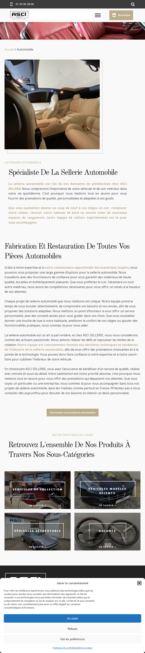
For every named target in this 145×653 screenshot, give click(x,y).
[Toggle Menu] (98, 15)
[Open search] (133, 4)
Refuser (72, 628)
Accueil (9, 49)
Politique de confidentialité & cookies (73, 647)
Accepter (72, 618)
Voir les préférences (72, 639)
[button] (139, 583)
